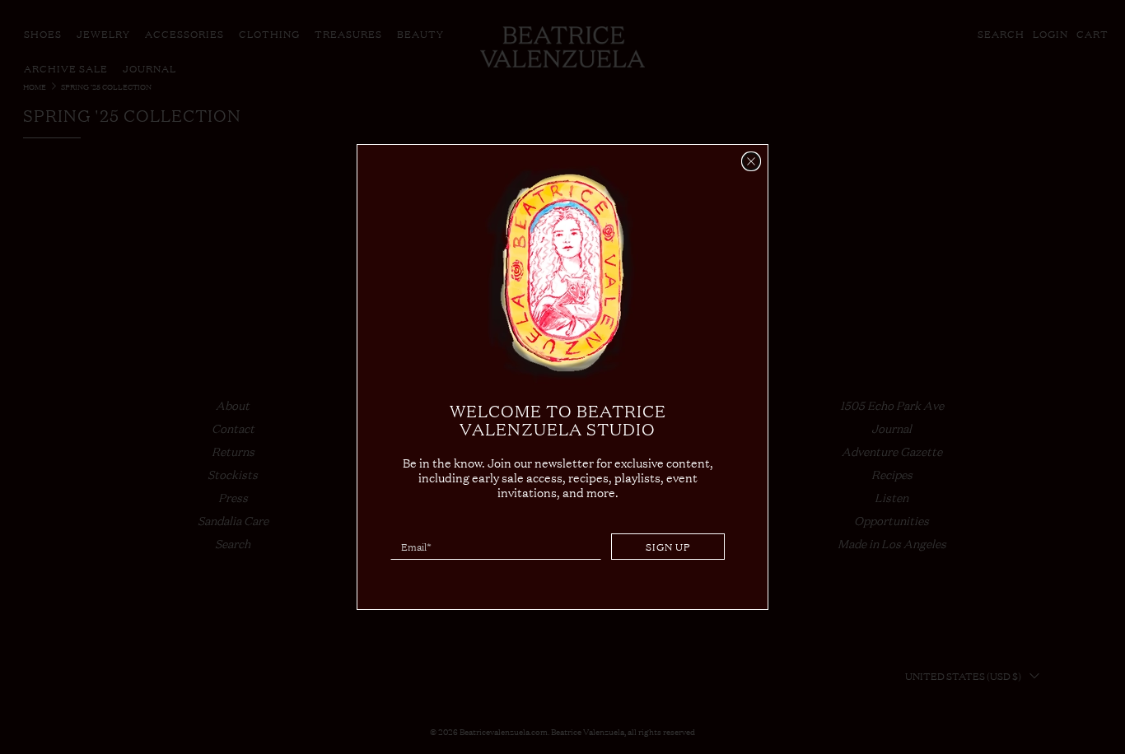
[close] (751, 161)
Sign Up (668, 546)
